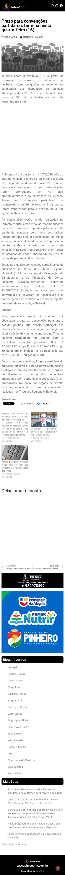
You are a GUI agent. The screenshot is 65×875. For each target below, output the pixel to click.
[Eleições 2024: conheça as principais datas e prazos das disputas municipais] (16, 427)
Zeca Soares (15, 733)
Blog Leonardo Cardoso (21, 760)
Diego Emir (14, 687)
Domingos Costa (17, 707)
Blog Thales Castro (18, 726)
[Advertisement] (32, 138)
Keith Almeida (15, 740)
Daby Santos (15, 713)
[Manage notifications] (57, 868)
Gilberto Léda (15, 680)
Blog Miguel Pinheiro (19, 720)
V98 (10, 753)
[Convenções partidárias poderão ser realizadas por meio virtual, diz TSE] (44, 419)
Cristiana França (17, 693)
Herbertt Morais (17, 746)
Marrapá (12, 667)
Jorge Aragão (15, 700)
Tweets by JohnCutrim (14, 844)
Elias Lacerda (15, 766)
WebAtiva (40, 871)
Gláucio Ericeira (17, 673)
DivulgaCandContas (31, 282)
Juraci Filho (14, 773)
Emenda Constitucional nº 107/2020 (28, 174)
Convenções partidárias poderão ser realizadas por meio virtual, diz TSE (44, 432)
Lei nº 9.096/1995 (43, 346)
